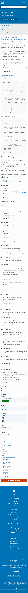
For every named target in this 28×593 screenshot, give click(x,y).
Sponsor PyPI (14, 532)
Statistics (14, 516)
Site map (14, 569)
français (13, 582)
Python (4, 188)
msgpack (24, 192)
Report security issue (14, 543)
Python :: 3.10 (6, 475)
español (9, 582)
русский (9, 584)
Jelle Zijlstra (9, 429)
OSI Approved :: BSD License (9, 457)
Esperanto (17, 584)
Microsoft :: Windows (7, 462)
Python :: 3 (5, 467)
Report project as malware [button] (14, 480)
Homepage (5, 388)
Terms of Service (13, 541)
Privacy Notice (13, 546)
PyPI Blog (13, 512)
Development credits (13, 534)
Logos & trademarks (14, 517)
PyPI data (3, 396)
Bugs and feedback (14, 527)
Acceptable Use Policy (13, 548)
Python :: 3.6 (5, 469)
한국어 (21, 584)
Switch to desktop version (14, 575)
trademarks (8, 565)
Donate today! (14, 561)
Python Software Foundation (19, 565)
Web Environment (7, 445)
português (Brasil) (23, 582)
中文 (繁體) (24, 583)
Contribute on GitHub (13, 529)
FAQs (14, 505)
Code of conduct (13, 545)
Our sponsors (14, 519)
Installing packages (13, 498)
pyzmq (4, 190)
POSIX (4, 464)
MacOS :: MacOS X (7, 461)
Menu (23, 2)
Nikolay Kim (7, 427)
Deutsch (14, 583)
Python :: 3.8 (5, 472)
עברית (13, 584)
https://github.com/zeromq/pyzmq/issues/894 (17, 67)
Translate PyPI (13, 530)
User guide (13, 501)
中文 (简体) (19, 583)
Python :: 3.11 (6, 476)
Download (5, 391)
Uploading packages (13, 500)
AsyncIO (4, 449)
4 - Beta (4, 441)
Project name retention (13, 503)
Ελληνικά (10, 583)
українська (6, 583)
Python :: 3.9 (5, 473)
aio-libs (5, 409)
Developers (5, 453)
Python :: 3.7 (5, 470)
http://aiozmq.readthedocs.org (9, 75)
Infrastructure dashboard (13, 514)
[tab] (14, 25)
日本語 (17, 582)
